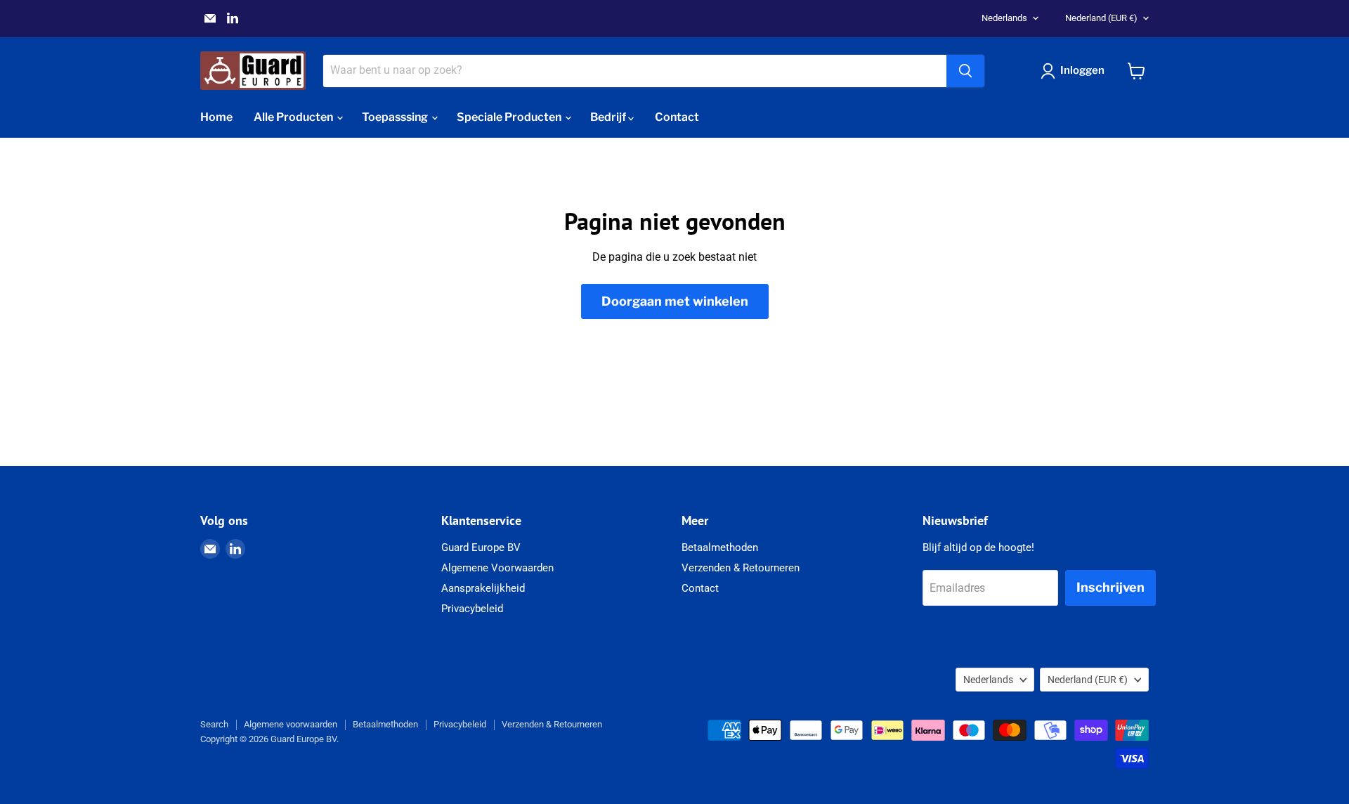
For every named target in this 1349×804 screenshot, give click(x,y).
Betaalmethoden (720, 547)
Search (214, 724)
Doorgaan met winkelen (674, 301)
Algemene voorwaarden (290, 724)
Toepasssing (396, 117)
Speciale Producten (510, 117)
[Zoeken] (965, 71)
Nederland (1101, 18)
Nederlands (1004, 18)
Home (216, 117)
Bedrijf (609, 117)
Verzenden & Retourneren (741, 568)
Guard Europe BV (481, 547)
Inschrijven (1110, 587)
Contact (677, 117)
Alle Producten (294, 117)
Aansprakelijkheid (483, 588)
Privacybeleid (472, 608)
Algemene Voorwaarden (497, 568)
